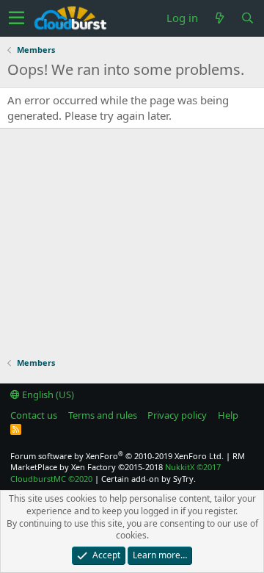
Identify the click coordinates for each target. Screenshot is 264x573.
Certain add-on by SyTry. (148, 478)
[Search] (247, 18)
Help (228, 415)
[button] (16, 18)
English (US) (47, 394)
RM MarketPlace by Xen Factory (127, 461)
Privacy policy (177, 415)
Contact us (33, 415)
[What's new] (219, 18)
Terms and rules (102, 415)
